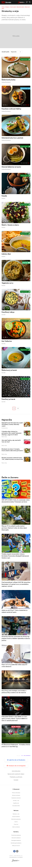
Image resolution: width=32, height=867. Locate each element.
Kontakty (16, 831)
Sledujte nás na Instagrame (17, 765)
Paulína (3, 198)
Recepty (7, 7)
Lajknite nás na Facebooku (17, 760)
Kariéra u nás (16, 800)
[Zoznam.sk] (16, 861)
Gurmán (3, 314)
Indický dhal (6, 254)
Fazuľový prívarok (8, 399)
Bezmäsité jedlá (20, 7)
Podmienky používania (16, 777)
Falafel (4, 196)
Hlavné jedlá (13, 7)
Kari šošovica (7, 341)
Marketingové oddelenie (16, 843)
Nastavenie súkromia (16, 797)
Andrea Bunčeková (6, 82)
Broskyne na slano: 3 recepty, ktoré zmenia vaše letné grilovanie (12, 449)
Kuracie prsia (5, 428)
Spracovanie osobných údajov (16, 774)
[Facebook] (14, 851)
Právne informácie (16, 792)
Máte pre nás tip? (16, 845)
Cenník (16, 821)
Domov (3, 7)
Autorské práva (16, 771)
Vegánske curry (7, 283)
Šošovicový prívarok (9, 370)
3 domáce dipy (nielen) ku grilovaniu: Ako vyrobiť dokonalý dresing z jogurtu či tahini (11, 433)
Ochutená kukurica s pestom (12, 138)
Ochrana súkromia (16, 795)
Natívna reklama (16, 827)
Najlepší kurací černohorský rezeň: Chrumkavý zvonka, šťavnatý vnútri (12, 424)
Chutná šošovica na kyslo (11, 167)
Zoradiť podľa (5, 52)
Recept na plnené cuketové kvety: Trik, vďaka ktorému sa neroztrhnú (12, 458)
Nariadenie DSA (16, 805)
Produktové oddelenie (16, 835)
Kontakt (16, 780)
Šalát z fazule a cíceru (10, 225)
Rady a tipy (4, 436)
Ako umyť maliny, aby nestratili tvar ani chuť (11, 441)
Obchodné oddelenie (16, 837)
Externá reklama (16, 816)
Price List (16, 824)
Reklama (16, 810)
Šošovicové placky (9, 80)
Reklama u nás (16, 814)
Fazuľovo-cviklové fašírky (11, 109)
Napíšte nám (16, 803)
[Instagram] (17, 851)
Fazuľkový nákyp (8, 312)
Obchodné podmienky (16, 819)
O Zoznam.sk (16, 789)
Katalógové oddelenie (16, 840)
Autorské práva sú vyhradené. (16, 857)
